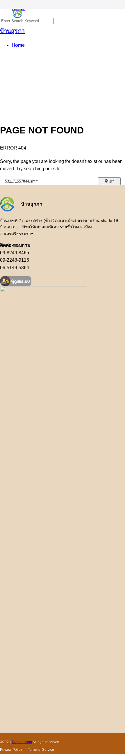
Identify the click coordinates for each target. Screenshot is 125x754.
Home (18, 45)
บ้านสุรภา (12, 31)
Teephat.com (22, 742)
